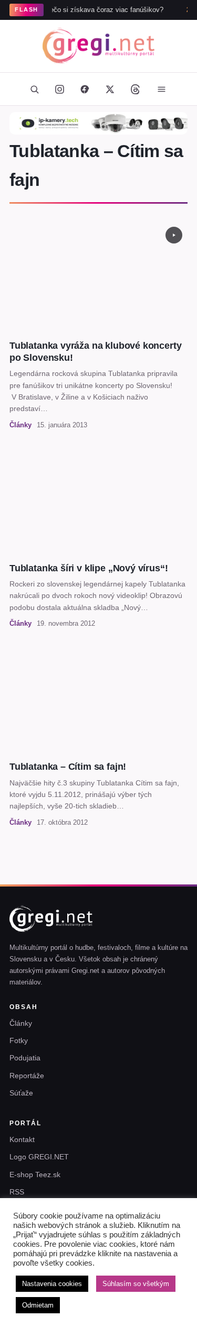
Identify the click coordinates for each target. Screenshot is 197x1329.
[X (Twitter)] (110, 89)
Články (20, 1023)
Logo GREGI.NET (39, 1157)
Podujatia (24, 1058)
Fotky (18, 1040)
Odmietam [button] (38, 1305)
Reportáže (26, 1075)
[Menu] (162, 89)
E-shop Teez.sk (34, 1174)
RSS (16, 1192)
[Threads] (136, 89)
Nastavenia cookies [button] (52, 1284)
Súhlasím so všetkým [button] (135, 1284)
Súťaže (21, 1093)
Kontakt (22, 1139)
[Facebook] (85, 89)
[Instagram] (60, 89)
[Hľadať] (35, 89)
